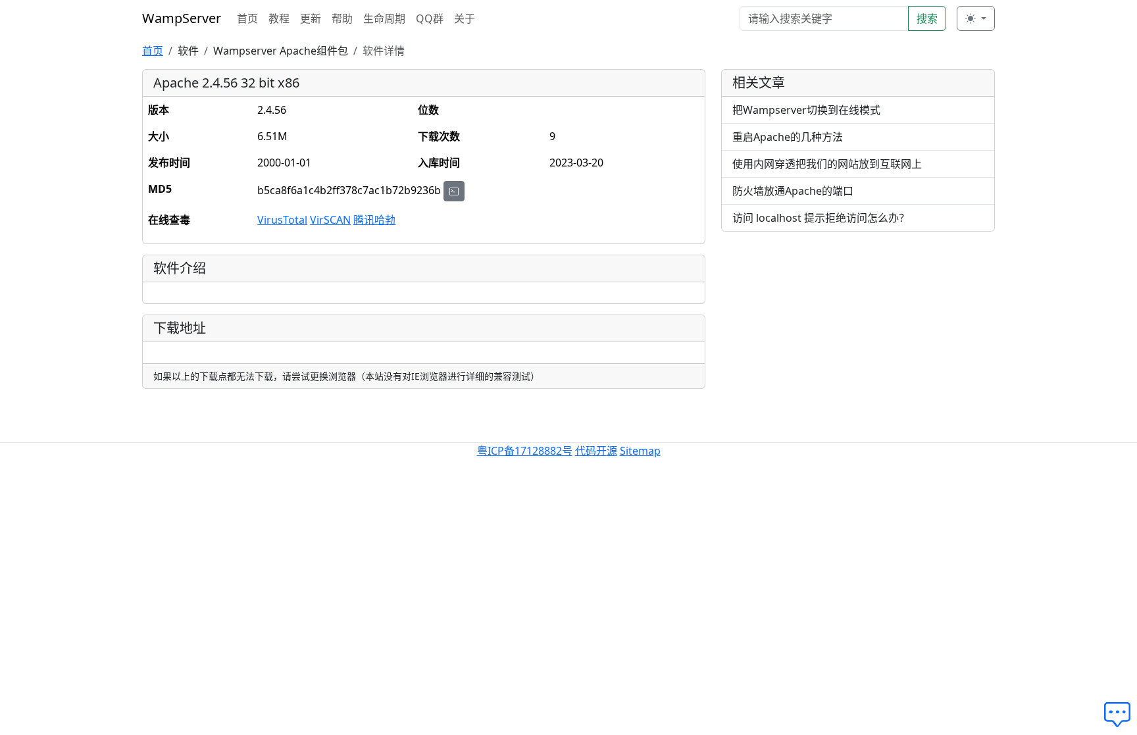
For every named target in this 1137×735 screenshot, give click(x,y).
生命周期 (384, 18)
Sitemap (640, 451)
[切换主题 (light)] (976, 18)
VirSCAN (330, 220)
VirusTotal (282, 220)
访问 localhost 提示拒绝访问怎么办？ (820, 218)
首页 (247, 18)
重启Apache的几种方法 (787, 137)
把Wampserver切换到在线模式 (806, 110)
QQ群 (429, 18)
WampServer (181, 18)
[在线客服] (1120, 715)
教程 (279, 18)
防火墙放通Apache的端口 (792, 191)
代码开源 (596, 451)
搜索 (927, 18)
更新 (310, 18)
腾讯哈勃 (374, 220)
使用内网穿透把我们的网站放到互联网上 (827, 164)
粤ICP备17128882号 (524, 451)
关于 (464, 18)
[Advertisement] (858, 334)
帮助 (342, 18)
